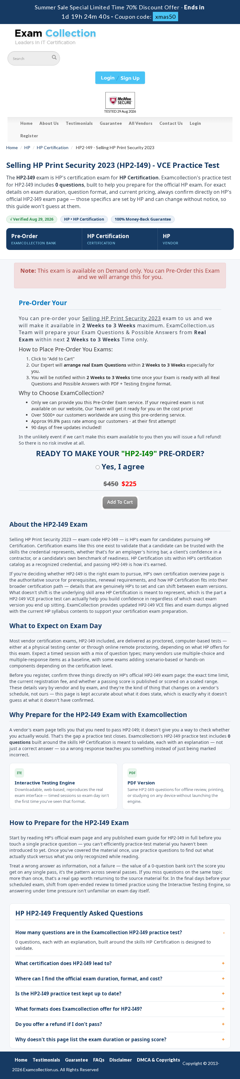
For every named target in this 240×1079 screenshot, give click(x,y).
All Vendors (140, 123)
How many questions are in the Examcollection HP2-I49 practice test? (98, 932)
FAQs (98, 1059)
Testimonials (79, 123)
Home (26, 123)
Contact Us (171, 123)
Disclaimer (120, 1059)
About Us (49, 123)
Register (29, 135)
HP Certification (52, 147)
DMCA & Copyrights (158, 1059)
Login (195, 123)
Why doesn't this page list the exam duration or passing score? (90, 1039)
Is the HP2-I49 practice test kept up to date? (68, 993)
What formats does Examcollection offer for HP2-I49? (78, 1009)
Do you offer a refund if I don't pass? (58, 1024)
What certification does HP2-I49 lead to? (63, 963)
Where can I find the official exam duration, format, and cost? (88, 978)
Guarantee (111, 123)
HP (27, 147)
